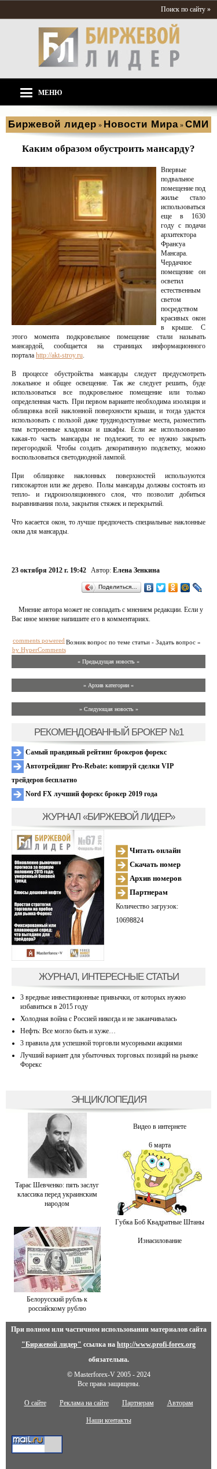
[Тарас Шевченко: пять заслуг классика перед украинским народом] (57, 1176)
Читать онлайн (154, 850)
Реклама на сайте (84, 1403)
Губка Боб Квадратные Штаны (159, 1222)
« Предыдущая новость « (108, 661)
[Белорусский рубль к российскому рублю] (57, 1290)
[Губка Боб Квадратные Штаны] (159, 1213)
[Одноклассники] (173, 587)
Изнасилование (160, 1241)
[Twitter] (161, 587)
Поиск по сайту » (186, 9)
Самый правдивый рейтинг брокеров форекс (95, 752)
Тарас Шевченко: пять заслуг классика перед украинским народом (57, 1194)
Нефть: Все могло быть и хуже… (68, 1031)
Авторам (180, 1403)
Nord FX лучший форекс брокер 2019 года (90, 794)
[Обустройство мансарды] (84, 323)
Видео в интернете (159, 1126)
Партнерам (148, 892)
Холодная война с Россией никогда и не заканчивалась (98, 1019)
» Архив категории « (108, 685)
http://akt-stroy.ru (59, 355)
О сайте (35, 1403)
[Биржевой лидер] (108, 68)
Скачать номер (154, 864)
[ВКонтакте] (149, 587)
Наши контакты (108, 1420)
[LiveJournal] (198, 587)
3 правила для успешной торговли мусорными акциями (101, 1043)
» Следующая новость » (108, 709)
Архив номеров (155, 878)
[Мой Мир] (185, 587)
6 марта (160, 1145)
